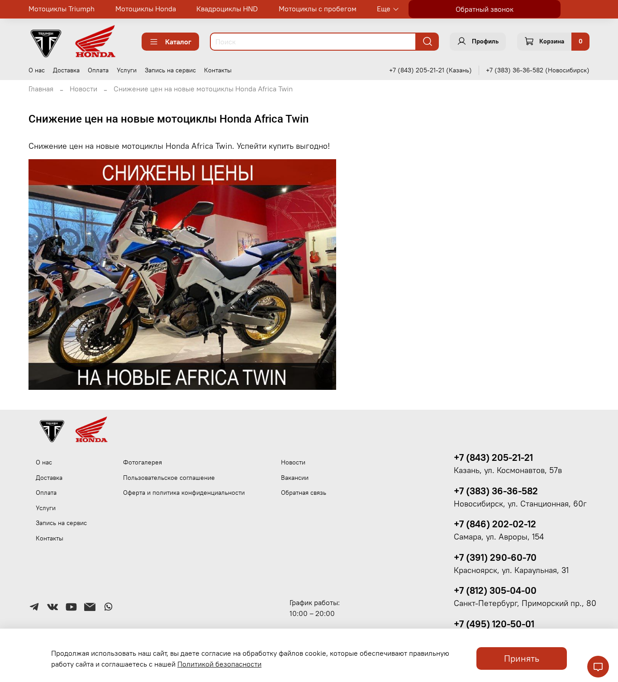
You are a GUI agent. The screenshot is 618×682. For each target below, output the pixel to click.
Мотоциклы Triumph (62, 8)
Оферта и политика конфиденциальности (184, 492)
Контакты (218, 70)
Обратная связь (303, 492)
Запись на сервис (170, 70)
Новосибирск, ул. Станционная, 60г (520, 504)
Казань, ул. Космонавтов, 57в (508, 470)
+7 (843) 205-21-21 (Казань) (430, 70)
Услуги (127, 70)
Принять (521, 658)
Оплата (98, 70)
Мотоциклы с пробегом (318, 8)
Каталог (178, 41)
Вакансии (295, 478)
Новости (83, 88)
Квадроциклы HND (227, 8)
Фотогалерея (142, 462)
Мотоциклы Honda (145, 8)
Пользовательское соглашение (169, 478)
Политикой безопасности (219, 663)
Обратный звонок (484, 9)
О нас (37, 70)
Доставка (66, 70)
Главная (41, 88)
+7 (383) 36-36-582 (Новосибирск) (537, 70)
